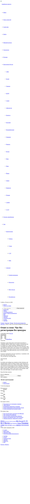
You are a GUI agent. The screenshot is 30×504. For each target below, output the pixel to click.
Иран (7, 166)
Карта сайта (6, 431)
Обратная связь (7, 432)
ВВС (10, 260)
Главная (2, 323)
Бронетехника (9, 231)
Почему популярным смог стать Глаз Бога (13, 417)
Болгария (8, 122)
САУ (10, 253)
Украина (8, 86)
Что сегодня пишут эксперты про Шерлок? (13, 413)
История (5, 57)
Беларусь (8, 115)
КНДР (7, 93)
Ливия (7, 180)
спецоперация (25, 425)
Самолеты (15, 423)
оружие (10, 425)
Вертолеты (11, 282)
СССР (7, 209)
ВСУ (2, 423)
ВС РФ (26, 421)
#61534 (11, 333)
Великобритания (10, 129)
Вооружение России (8, 64)
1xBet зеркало (6, 405)
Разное (11, 323)
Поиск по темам (7, 305)
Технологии (6, 50)
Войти (4, 382)
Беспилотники (7, 421)
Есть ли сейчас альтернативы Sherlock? (12, 416)
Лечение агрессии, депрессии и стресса (12, 418)
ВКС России (12, 289)
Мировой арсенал (7, 42)
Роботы (10, 238)
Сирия (7, 100)
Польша (8, 195)
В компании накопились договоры (11, 406)
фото (1, 426)
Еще (4, 224)
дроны (6, 425)
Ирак (7, 158)
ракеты (18, 425)
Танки (10, 246)
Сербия (8, 202)
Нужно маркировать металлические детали (13, 407)
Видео (7, 423)
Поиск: (2, 375)
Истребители (12, 297)
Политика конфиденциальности (11, 433)
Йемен (7, 173)
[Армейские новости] (6, 4)
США (7, 71)
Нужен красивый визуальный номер (12, 408)
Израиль (8, 144)
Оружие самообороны (8, 217)
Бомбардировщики (13, 275)
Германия (8, 137)
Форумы (7, 323)
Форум (5, 304)
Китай (7, 79)
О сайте (5, 430)
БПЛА (2, 421)
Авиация (8, 267)
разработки (14, 425)
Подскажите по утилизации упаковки (12, 404)
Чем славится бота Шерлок (9, 414)
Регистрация (6, 383)
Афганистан (9, 108)
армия (2, 425)
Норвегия (8, 188)
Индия (7, 151)
